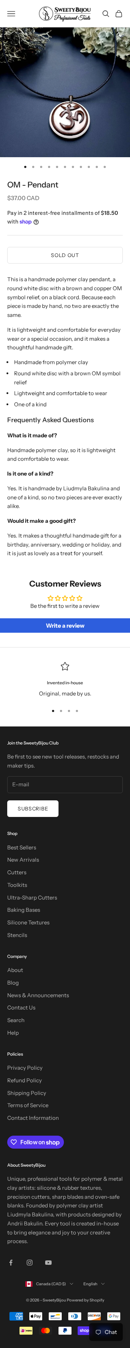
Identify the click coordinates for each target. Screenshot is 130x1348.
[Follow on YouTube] (48, 1262)
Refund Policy (24, 1080)
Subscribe (33, 808)
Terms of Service (27, 1105)
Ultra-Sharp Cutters (32, 897)
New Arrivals (23, 859)
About (15, 970)
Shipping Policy (26, 1093)
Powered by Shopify (85, 1300)
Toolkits (17, 884)
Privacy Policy (25, 1067)
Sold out (65, 255)
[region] (65, 680)
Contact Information (33, 1117)
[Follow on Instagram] (29, 1262)
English (90, 1283)
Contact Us (21, 1007)
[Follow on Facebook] (10, 1262)
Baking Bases (23, 909)
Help (13, 1032)
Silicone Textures (28, 922)
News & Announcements (38, 995)
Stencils (17, 935)
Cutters (16, 872)
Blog (13, 982)
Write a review (65, 625)
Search (16, 1020)
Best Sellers (21, 847)
